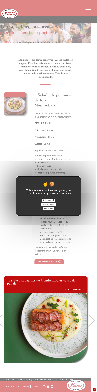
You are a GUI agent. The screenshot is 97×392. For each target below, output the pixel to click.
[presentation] (91, 321)
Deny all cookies (48, 204)
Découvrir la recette (73, 290)
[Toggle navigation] (88, 9)
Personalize (48, 208)
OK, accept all (48, 200)
